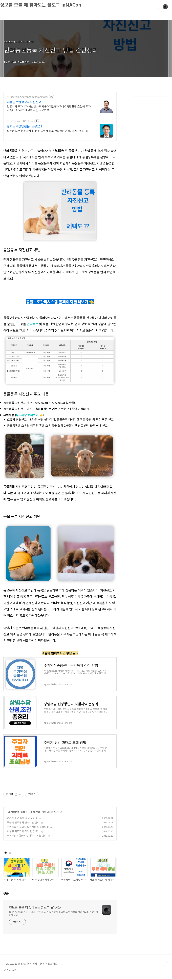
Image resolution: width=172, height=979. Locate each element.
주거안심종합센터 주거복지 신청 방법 (27, 835)
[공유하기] (16, 794)
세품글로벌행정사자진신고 (24, 102)
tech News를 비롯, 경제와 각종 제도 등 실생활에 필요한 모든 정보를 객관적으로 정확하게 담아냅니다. (55, 913)
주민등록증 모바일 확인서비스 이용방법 (28, 827)
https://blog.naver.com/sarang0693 (27, 96)
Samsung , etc (16, 811)
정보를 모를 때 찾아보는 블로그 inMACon (40, 4)
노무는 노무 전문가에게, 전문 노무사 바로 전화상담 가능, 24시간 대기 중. (48, 131)
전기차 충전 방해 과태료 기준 (22, 818)
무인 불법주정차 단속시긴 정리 (23, 822)
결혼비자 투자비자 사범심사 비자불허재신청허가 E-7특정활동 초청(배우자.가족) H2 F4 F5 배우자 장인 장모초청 (49, 108)
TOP (165, 963)
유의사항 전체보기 (27, 415)
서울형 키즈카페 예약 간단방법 (23, 831)
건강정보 (32, 324)
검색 (157, 6)
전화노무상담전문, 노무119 (24, 126)
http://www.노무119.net (20, 121)
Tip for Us (34, 811)
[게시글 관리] (20, 794)
